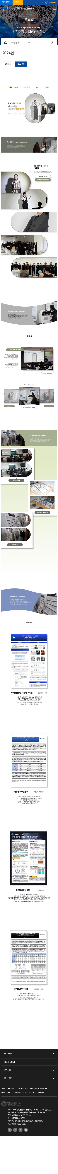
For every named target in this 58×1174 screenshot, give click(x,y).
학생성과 (15, 43)
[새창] (10, 1130)
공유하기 (52, 42)
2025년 (8, 64)
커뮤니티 (3, 21)
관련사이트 (8, 1070)
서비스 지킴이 (9, 1062)
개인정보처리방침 (7, 1089)
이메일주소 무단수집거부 (38, 1089)
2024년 (21, 64)
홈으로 (6, 42)
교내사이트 (8, 1078)
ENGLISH (52, 2)
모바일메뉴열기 (54, 9)
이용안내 (55, 21)
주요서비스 (8, 1054)
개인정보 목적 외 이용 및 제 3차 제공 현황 (29, 1093)
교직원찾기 (22, 1089)
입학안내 (18, 2)
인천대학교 (6, 2)
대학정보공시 (6, 1093)
